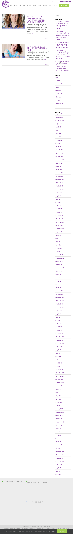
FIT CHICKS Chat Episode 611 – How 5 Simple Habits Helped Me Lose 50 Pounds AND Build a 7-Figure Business (63, 35)
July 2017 (58, 428)
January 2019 (59, 369)
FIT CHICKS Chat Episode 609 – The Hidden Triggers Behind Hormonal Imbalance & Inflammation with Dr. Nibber (63, 54)
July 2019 (58, 350)
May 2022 (58, 242)
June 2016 (58, 471)
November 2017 (60, 415)
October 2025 (59, 117)
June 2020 (58, 317)
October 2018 (59, 379)
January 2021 (59, 294)
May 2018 (58, 396)
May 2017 (58, 435)
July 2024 (58, 166)
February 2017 (59, 445)
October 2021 (59, 265)
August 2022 (59, 232)
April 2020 (58, 324)
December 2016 (60, 451)
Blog (57, 77)
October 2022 (59, 225)
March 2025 (59, 140)
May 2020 (58, 320)
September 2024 (60, 160)
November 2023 (60, 183)
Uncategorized (59, 103)
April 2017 (58, 438)
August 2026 (59, 114)
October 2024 (59, 156)
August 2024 (59, 163)
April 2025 (58, 137)
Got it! (62, 531)
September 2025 (60, 120)
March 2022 (59, 248)
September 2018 (60, 383)
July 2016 (58, 468)
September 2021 (60, 268)
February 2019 (59, 366)
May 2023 (58, 202)
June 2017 (58, 432)
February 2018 (59, 406)
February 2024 (59, 173)
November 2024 (60, 153)
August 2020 (59, 310)
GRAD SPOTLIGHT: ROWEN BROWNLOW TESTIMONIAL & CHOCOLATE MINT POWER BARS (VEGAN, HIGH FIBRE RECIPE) (36, 19)
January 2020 (59, 333)
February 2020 (59, 330)
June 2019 (58, 353)
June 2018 (58, 392)
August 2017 (59, 425)
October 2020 (59, 304)
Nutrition (58, 97)
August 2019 (59, 347)
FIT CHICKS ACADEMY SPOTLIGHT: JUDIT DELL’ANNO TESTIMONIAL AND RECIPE (37, 48)
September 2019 (60, 343)
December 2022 (60, 219)
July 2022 (58, 235)
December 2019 (60, 337)
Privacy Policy (52, 531)
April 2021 (58, 284)
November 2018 (60, 376)
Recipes (58, 100)
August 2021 (59, 271)
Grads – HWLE (59, 94)
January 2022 (59, 255)
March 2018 (59, 402)
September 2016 (60, 461)
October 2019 (59, 340)
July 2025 (58, 127)
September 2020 (60, 307)
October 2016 (59, 458)
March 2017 (59, 442)
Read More (47, 38)
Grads (57, 87)
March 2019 (59, 363)
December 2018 (60, 373)
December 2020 (60, 297)
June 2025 (58, 130)
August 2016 (59, 465)
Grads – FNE (59, 90)
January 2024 (59, 176)
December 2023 (60, 179)
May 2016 (58, 474)
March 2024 (59, 170)
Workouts (58, 107)
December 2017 (60, 412)
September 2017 (60, 422)
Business (58, 81)
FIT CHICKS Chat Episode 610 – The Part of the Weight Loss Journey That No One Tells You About (62, 45)
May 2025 (58, 133)
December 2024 (60, 150)
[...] (32, 33)
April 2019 (58, 360)
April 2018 (58, 399)
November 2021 (60, 261)
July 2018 (58, 389)
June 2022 (58, 238)
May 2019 (58, 356)
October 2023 (59, 186)
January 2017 (59, 448)
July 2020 (58, 314)
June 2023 (58, 199)
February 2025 (59, 143)
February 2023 (59, 212)
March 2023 (59, 209)
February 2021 (59, 291)
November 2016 (60, 455)
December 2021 (60, 258)
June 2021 (58, 278)
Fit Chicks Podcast (60, 84)
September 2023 (60, 189)
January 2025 (59, 147)
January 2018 (59, 409)
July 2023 (58, 196)
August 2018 (59, 386)
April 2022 (58, 245)
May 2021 (58, 281)
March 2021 (59, 288)
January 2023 (59, 215)
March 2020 (59, 327)
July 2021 (58, 274)
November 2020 (60, 301)
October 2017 (59, 419)
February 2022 (59, 251)
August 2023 (59, 192)
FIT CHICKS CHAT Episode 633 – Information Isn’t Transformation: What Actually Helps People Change (62, 25)
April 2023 (58, 206)
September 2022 (60, 229)
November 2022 (60, 222)
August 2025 (59, 124)
